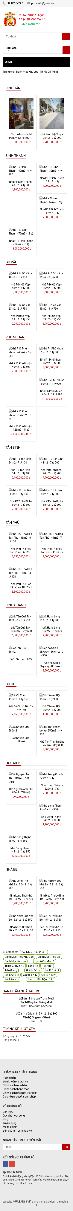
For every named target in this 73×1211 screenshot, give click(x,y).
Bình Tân (13, 88)
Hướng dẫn (9, 1077)
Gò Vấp (11, 262)
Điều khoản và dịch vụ (15, 1081)
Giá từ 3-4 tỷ (30, 974)
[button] (36, 62)
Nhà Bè (11, 869)
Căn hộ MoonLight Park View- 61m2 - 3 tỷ (21, 138)
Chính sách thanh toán (16, 1089)
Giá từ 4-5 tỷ (48, 974)
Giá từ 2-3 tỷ (12, 974)
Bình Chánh (16, 605)
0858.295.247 (15, 3)
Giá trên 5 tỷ (12, 979)
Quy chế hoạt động (14, 1115)
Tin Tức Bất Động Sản (41, 979)
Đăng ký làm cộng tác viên (18, 1130)
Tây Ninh (47, 965)
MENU (8, 62)
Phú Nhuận (15, 337)
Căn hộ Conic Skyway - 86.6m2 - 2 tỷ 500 (52, 666)
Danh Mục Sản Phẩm (34, 952)
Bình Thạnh (16, 156)
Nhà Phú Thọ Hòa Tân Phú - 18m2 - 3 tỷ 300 (21, 587)
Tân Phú (12, 522)
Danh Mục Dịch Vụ (15, 961)
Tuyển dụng (9, 1123)
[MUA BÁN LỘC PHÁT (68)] (24, 12)
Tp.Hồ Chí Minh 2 (14, 965)
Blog (5, 1119)
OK (66, 1147)
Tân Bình (13, 447)
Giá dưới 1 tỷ (33, 970)
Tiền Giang (11, 970)
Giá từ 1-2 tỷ (52, 970)
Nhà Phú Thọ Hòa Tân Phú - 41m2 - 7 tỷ (52, 552)
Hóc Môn (13, 763)
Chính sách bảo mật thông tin (20, 1092)
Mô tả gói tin (10, 1126)
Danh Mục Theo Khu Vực (19, 956)
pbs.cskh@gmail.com (43, 3)
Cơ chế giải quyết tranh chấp (19, 1096)
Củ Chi (11, 684)
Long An (33, 965)
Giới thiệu (8, 1111)
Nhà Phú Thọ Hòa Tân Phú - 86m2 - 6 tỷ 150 (21, 552)
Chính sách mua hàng (15, 1085)
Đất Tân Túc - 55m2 (21, 659)
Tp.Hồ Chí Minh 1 (44, 961)
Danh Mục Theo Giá (49, 956)
